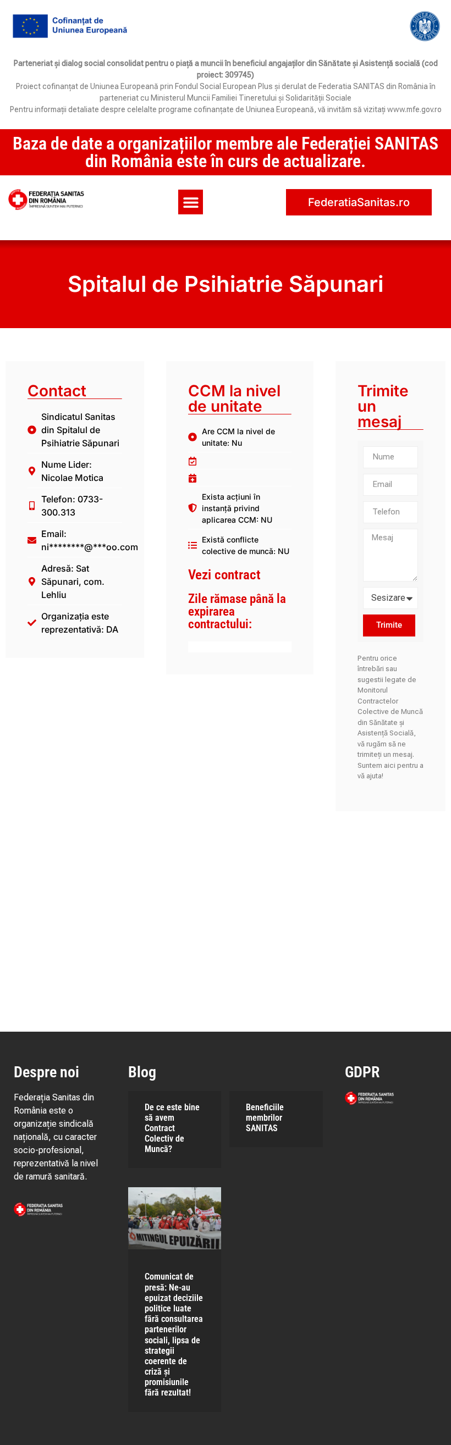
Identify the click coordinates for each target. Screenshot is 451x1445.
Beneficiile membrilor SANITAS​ (265, 1117)
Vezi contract (224, 575)
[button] (190, 202)
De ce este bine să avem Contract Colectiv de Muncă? (172, 1128)
